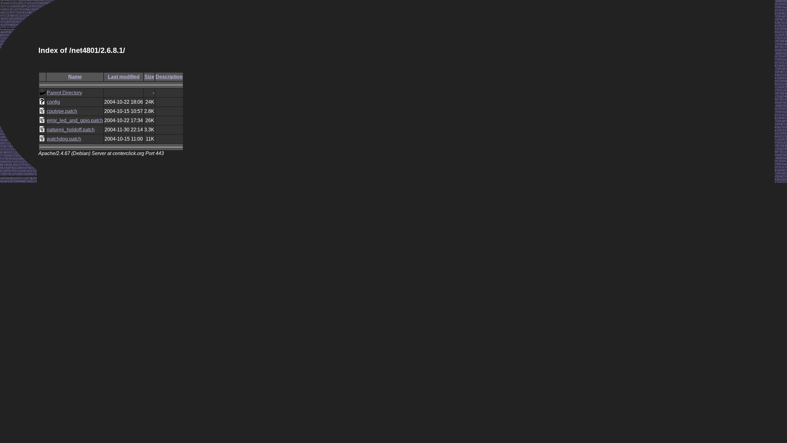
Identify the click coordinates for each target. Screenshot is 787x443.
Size (149, 76)
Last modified (124, 76)
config (53, 102)
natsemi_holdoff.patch (71, 129)
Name (75, 76)
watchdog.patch (64, 139)
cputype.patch (62, 111)
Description (169, 76)
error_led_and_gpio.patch (75, 120)
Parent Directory (64, 92)
